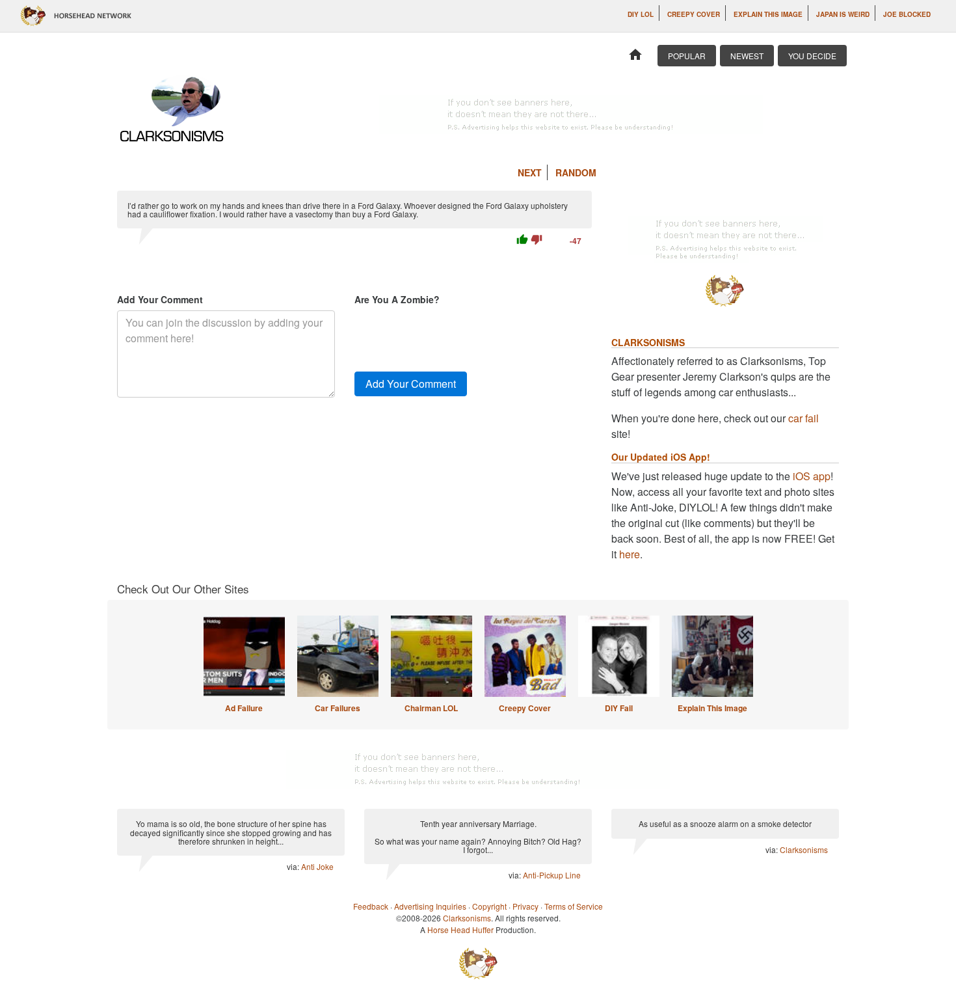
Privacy (525, 906)
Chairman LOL (431, 708)
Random (575, 172)
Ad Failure (244, 708)
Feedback (370, 906)
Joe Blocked (907, 14)
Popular (687, 55)
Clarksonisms (804, 849)
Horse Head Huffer (460, 929)
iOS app (811, 475)
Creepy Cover (693, 14)
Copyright (489, 906)
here (629, 554)
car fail (803, 418)
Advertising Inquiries (430, 906)
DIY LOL (641, 14)
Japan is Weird (843, 14)
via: (294, 866)
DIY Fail (619, 708)
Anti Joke (317, 866)
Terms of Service (573, 906)
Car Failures (337, 708)
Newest (746, 55)
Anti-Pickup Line (552, 874)
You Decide (812, 55)
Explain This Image (768, 14)
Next (530, 172)
